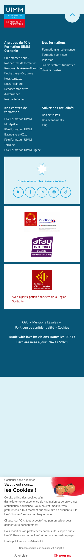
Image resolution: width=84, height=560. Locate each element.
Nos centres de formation (20, 63)
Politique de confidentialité (34, 327)
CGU (25, 322)
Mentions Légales (45, 322)
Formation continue (54, 54)
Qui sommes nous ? (16, 57)
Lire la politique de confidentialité (23, 541)
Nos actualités (51, 114)
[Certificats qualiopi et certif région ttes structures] (42, 222)
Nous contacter (13, 78)
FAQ (44, 125)
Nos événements (53, 120)
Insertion (47, 59)
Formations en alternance (58, 49)
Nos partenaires (14, 99)
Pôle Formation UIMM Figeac (22, 150)
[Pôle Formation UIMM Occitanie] (14, 16)
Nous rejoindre (13, 83)
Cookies (63, 327)
